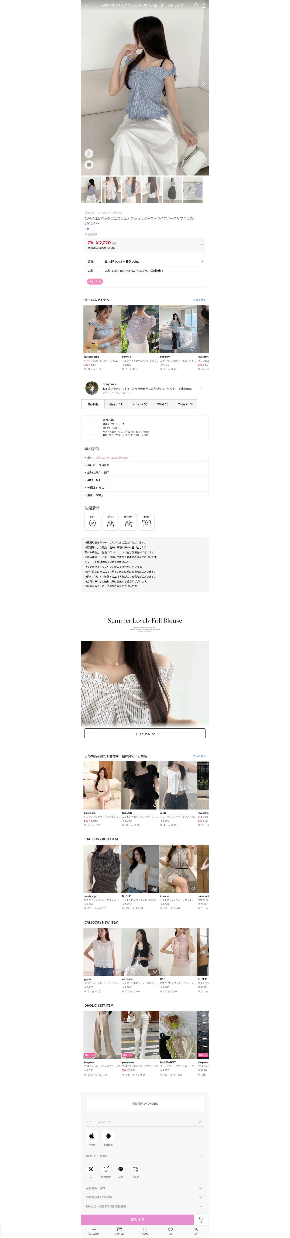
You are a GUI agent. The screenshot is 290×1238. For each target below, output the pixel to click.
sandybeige (90, 896)
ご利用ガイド (185, 404)
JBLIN (163, 813)
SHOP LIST (119, 1233)
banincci (126, 356)
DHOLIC (126, 896)
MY (195, 1233)
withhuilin (127, 979)
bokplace (89, 1062)
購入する (137, 1219)
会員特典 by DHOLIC (145, 1104)
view (201, 388)
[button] (202, 83)
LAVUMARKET (168, 1062)
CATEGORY (94, 1233)
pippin (87, 979)
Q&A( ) (162, 404)
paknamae (128, 1062)
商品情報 (93, 404)
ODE (162, 979)
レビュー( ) (139, 404)
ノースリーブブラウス (110, 212)
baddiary (165, 356)
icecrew (164, 896)
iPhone (92, 1144)
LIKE (170, 1233)
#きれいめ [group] (95, 281)
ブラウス (89, 212)
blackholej (90, 813)
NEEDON (127, 813)
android (108, 1144)
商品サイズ (116, 404)
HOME (145, 1233)
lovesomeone (91, 356)
